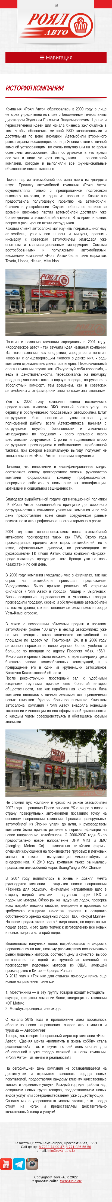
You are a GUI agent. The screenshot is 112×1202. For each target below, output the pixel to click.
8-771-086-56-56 (78, 1147)
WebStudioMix (71, 1181)
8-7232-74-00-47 (51, 1147)
